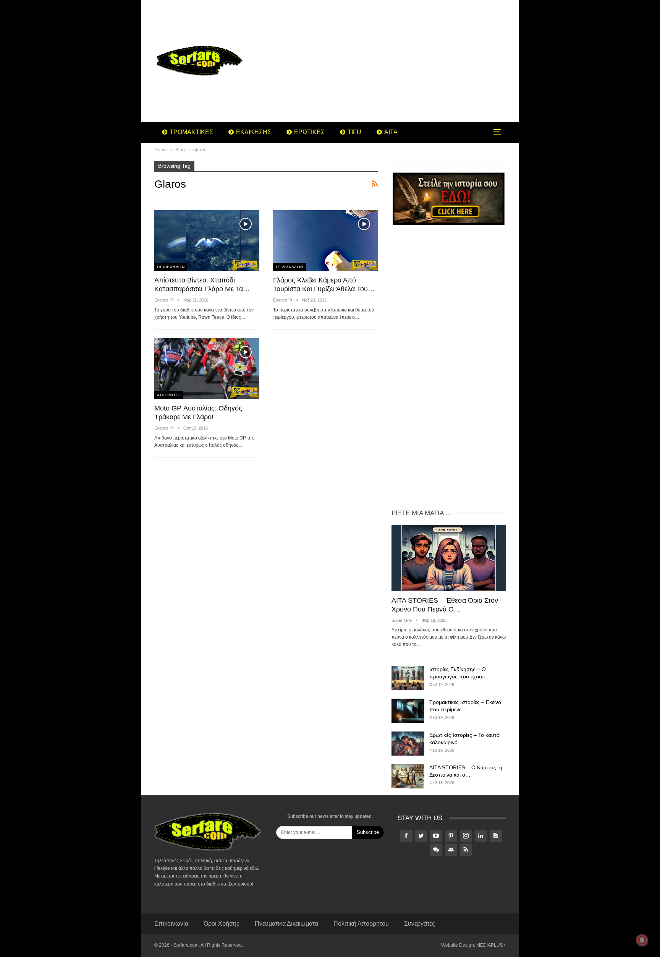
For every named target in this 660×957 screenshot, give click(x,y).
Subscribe (368, 832)
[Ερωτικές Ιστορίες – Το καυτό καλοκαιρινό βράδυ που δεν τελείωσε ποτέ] (407, 744)
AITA (391, 132)
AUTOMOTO (169, 395)
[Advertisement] (391, 61)
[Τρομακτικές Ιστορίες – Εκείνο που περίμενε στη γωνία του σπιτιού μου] (407, 711)
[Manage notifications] (642, 940)
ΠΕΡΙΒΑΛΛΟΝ (170, 267)
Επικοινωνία (171, 923)
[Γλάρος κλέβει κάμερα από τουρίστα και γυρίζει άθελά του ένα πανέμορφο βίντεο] (325, 240)
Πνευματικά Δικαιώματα (286, 923)
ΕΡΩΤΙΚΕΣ (309, 132)
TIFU (354, 132)
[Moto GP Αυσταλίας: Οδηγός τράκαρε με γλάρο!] (206, 368)
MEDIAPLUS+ (491, 945)
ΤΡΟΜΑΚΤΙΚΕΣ (191, 132)
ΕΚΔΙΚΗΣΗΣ (253, 132)
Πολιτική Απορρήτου (361, 923)
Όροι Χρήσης (221, 923)
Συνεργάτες (419, 923)
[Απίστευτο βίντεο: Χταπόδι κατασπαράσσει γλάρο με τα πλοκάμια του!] (206, 240)
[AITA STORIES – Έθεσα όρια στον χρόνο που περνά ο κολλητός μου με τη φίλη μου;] (448, 558)
